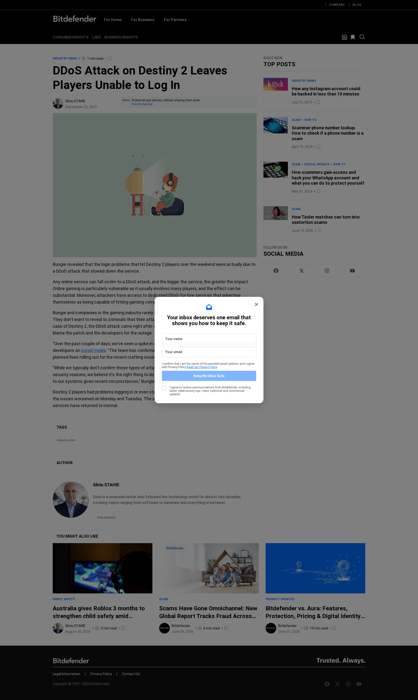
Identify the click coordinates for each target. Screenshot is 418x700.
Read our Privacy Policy (202, 367)
